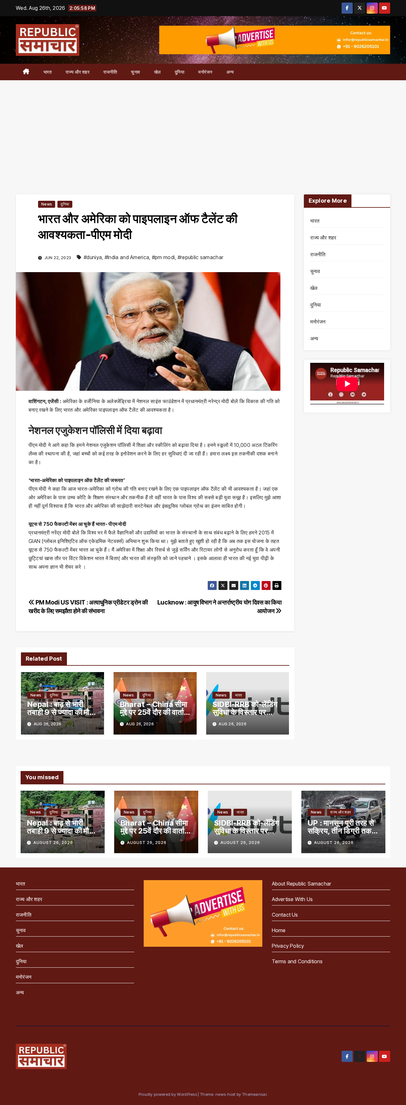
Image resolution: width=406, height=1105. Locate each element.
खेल (157, 72)
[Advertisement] (203, 127)
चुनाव (135, 72)
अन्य (230, 72)
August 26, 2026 (53, 842)
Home (279, 930)
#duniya (93, 257)
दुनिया (180, 72)
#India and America (127, 257)
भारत (47, 72)
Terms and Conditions (297, 961)
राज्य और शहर (77, 72)
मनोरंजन (205, 72)
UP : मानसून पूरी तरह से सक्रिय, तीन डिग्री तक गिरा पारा (341, 830)
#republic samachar (200, 257)
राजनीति (110, 72)
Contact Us (285, 915)
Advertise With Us (292, 899)
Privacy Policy (288, 946)
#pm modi (163, 257)
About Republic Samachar (301, 883)
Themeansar (254, 1094)
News (46, 204)
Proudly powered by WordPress (168, 1094)
